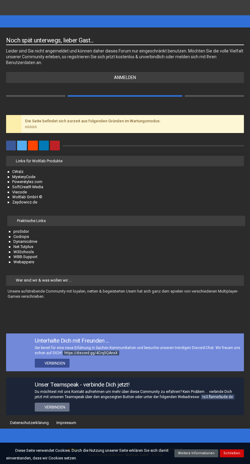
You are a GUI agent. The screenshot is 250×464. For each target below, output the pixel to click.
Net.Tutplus (23, 246)
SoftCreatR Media (27, 187)
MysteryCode (23, 176)
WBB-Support (25, 256)
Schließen (231, 453)
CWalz (17, 171)
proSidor (21, 231)
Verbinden (55, 363)
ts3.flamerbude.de (217, 397)
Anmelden (125, 77)
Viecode (19, 192)
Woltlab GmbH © (27, 197)
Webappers (23, 262)
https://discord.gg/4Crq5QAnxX (91, 353)
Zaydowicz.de (24, 202)
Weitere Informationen (196, 453)
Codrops (21, 236)
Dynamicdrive (25, 241)
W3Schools (23, 252)
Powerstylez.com (27, 181)
